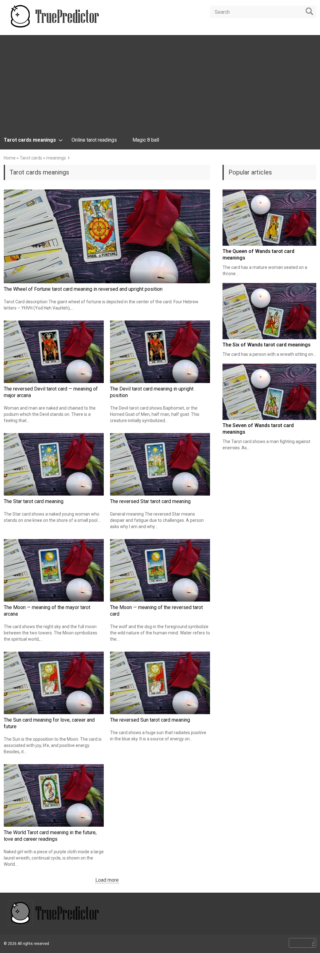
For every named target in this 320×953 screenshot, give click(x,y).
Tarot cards (31, 157)
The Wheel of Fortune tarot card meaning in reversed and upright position (83, 289)
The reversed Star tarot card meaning (150, 501)
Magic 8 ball (145, 140)
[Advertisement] (160, 88)
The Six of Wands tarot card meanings (266, 345)
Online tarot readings (94, 140)
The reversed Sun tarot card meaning (150, 720)
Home (10, 157)
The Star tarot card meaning (33, 501)
